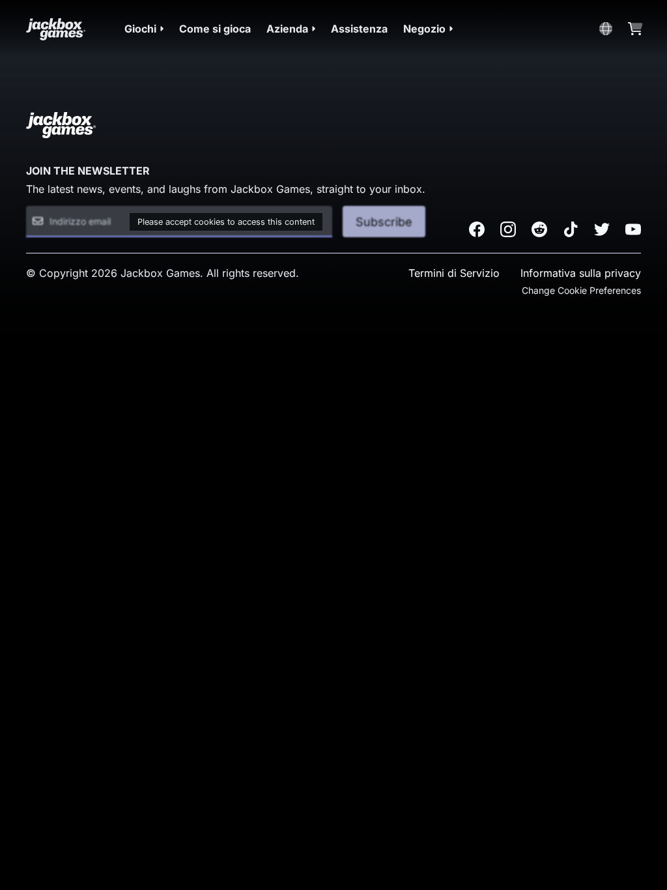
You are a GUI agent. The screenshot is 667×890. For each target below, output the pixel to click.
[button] (144, 29)
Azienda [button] (287, 28)
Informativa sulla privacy (580, 273)
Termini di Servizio (454, 273)
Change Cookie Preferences (581, 290)
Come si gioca (215, 28)
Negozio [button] (424, 28)
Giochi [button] (140, 28)
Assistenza (359, 28)
